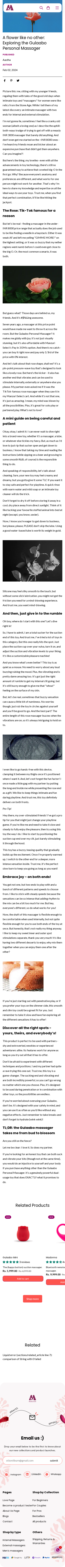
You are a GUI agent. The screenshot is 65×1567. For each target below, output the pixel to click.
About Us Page (11, 1511)
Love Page (8, 1500)
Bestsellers (38, 1516)
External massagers (14, 1545)
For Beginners (40, 1500)
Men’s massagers (13, 1550)
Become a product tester (17, 1505)
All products (39, 1521)
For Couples (39, 1505)
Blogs (6, 1516)
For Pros (37, 1511)
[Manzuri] (10, 7)
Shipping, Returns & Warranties (43, 1541)
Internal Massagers (13, 1540)
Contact (7, 1521)
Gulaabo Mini (10, 1257)
